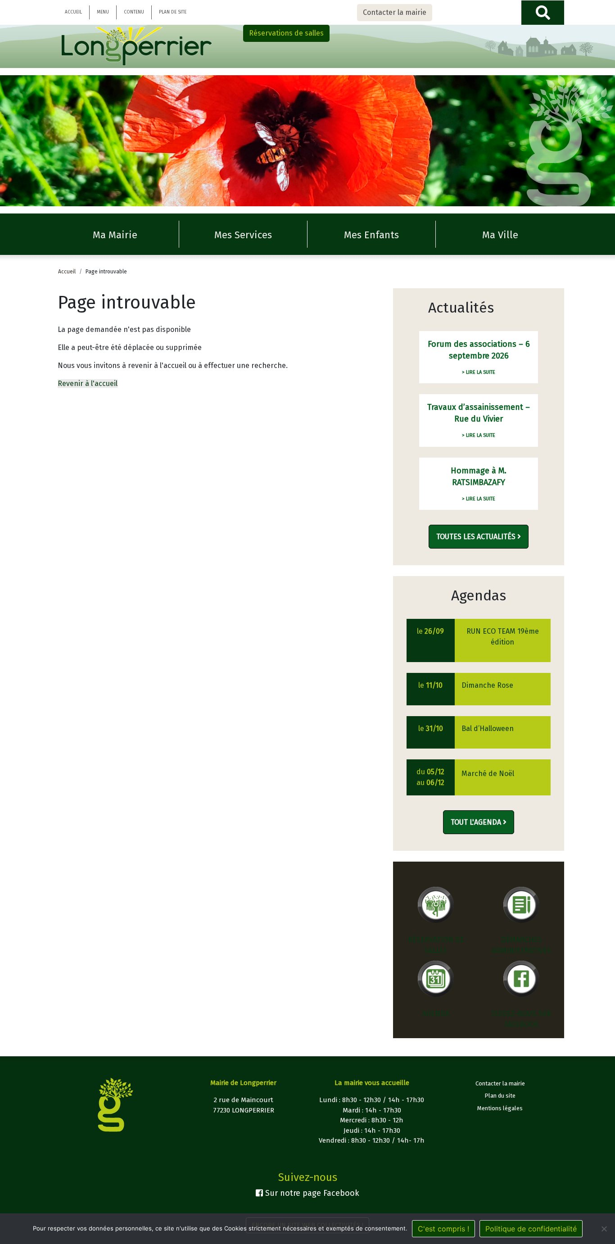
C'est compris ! (443, 1228)
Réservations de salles (286, 33)
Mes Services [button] (243, 235)
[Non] (603, 1228)
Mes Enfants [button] (371, 235)
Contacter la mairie (394, 12)
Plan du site (500, 1095)
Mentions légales (500, 1108)
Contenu (134, 12)
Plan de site (172, 12)
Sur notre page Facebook (311, 1193)
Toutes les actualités (476, 536)
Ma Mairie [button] (115, 235)
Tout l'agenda (477, 822)
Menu (103, 12)
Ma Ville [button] (500, 235)
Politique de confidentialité (531, 1228)
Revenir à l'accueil (88, 383)
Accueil (73, 12)
